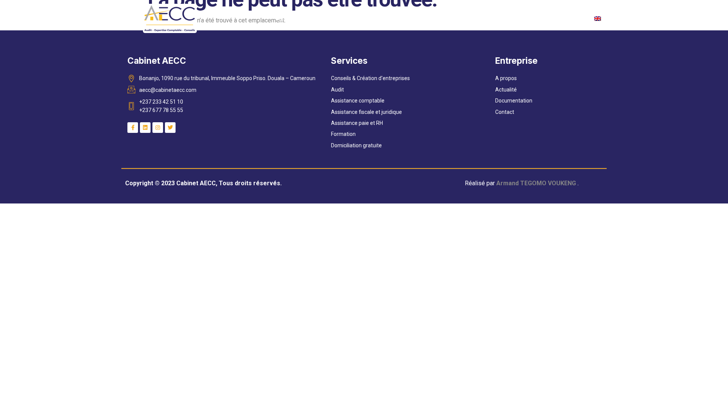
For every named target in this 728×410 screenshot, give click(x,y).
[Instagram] (157, 127)
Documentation (455, 18)
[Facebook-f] (132, 127)
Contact (566, 18)
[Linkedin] (145, 127)
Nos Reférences (516, 18)
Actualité (405, 18)
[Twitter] (170, 127)
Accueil (287, 18)
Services (365, 18)
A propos (325, 18)
